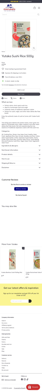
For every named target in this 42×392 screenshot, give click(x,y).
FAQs (3, 368)
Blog (3, 351)
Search (4, 320)
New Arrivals (19, 136)
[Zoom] (34, 48)
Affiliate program (6, 325)
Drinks (3, 346)
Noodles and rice (6, 344)
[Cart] (34, 8)
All (2, 134)
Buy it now (21, 94)
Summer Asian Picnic (23, 139)
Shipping (11, 85)
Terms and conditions (8, 327)
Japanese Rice (10, 136)
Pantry (3, 342)
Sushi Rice (16, 141)
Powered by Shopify (19, 388)
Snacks (4, 339)
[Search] (38, 14)
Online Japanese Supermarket (23, 138)
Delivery (4, 358)
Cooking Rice (8, 134)
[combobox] (21, 14)
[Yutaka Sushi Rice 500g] (12, 224)
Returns (4, 361)
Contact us (5, 365)
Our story (4, 323)
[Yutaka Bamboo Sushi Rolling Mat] (12, 262)
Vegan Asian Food (26, 141)
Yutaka (14, 244)
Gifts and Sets (6, 337)
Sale (3, 349)
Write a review (21, 189)
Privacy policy (6, 330)
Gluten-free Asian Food (20, 134)
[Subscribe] (30, 301)
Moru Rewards (6, 363)
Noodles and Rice (29, 136)
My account (5, 370)
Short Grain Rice (11, 139)
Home (3, 51)
